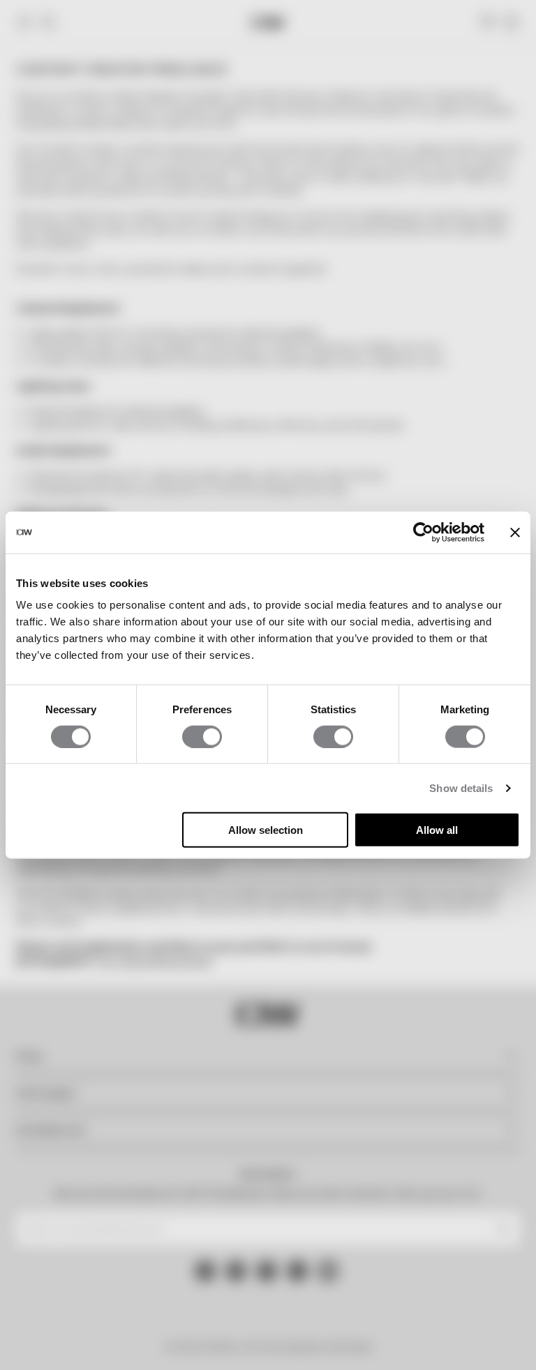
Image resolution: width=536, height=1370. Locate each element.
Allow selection (265, 830)
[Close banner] (515, 532)
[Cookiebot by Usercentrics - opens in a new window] (423, 532)
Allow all (437, 830)
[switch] (202, 736)
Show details (461, 787)
